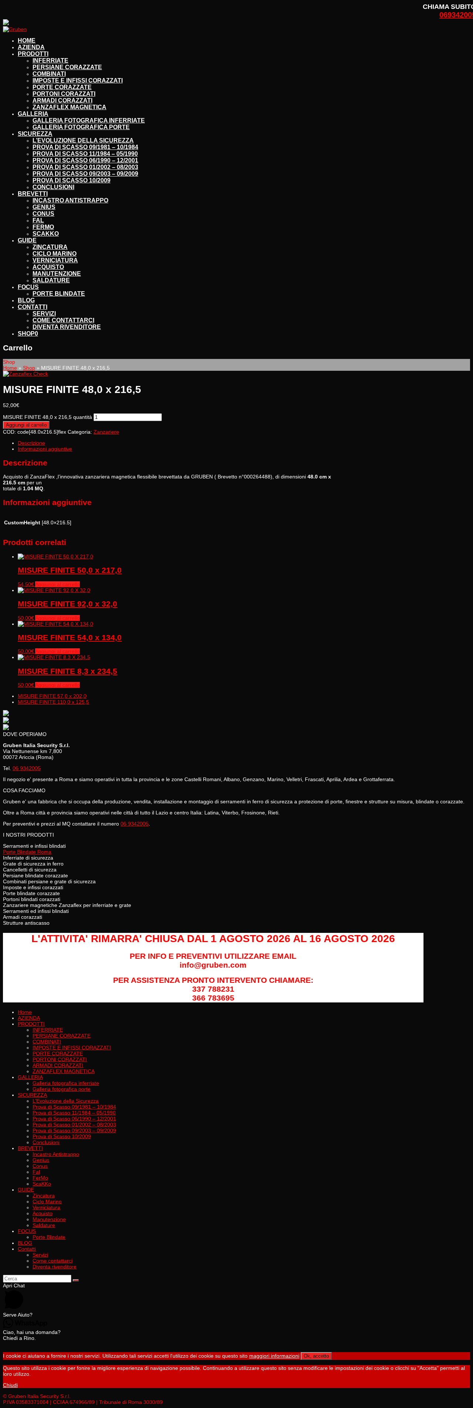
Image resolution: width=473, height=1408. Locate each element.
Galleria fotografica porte (62, 1089)
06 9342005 (27, 768)
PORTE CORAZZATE (58, 1053)
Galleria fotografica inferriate (66, 1083)
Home (10, 368)
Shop (29, 368)
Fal (36, 1172)
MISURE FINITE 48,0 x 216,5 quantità (47, 417)
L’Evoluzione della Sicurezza (66, 1101)
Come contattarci (52, 1261)
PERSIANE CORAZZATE (62, 1036)
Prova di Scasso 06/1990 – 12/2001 (74, 1119)
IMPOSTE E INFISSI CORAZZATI (72, 1048)
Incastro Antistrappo (56, 1154)
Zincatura (44, 1196)
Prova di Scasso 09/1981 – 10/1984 (74, 1107)
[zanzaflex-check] (25, 374)
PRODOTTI (31, 1024)
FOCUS (27, 1231)
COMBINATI (47, 1042)
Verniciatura (46, 1207)
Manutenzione (49, 1219)
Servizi (40, 1255)
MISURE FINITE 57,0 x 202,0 (52, 696)
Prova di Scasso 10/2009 (62, 1136)
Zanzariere (106, 432)
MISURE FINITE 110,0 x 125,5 (53, 702)
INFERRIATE (48, 1030)
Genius (41, 1160)
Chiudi (10, 1385)
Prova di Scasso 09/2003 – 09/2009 (74, 1130)
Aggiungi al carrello (26, 425)
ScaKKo (42, 1184)
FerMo (40, 1178)
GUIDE (26, 1190)
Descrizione (31, 443)
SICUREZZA (32, 1095)
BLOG (25, 1243)
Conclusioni (46, 1142)
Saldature (44, 1225)
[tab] (178, 443)
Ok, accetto (316, 1356)
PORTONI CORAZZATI (60, 1059)
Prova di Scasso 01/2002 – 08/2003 (74, 1125)
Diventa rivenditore (54, 1267)
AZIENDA (29, 1018)
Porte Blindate (49, 1237)
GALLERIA (30, 1077)
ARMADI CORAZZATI (58, 1065)
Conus (40, 1166)
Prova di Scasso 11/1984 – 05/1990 (74, 1113)
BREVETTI (30, 1148)
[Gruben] (15, 29)
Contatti (27, 1249)
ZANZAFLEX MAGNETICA (64, 1071)
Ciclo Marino (47, 1201)
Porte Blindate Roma (27, 852)
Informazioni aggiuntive (45, 449)
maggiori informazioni (274, 1356)
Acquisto (42, 1213)
